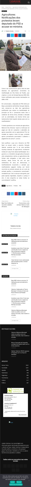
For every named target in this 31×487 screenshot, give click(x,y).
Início (3, 7)
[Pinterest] (16, 35)
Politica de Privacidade (16, 484)
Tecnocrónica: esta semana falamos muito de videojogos (23, 204)
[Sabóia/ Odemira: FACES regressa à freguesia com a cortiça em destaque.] (6, 353)
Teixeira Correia (9, 31)
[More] (27, 35)
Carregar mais (15, 268)
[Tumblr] (23, 35)
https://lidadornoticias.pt (15, 228)
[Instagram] (9, 466)
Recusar (19, 482)
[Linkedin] (20, 35)
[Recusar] (29, 480)
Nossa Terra (8, 7)
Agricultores (9, 185)
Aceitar (12, 482)
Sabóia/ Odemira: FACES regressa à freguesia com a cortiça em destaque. (20, 352)
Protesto (16, 185)
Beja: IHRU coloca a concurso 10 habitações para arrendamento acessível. (19, 241)
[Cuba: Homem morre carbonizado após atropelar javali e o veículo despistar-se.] (6, 262)
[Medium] (17, 466)
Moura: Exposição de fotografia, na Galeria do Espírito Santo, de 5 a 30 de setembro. (20, 344)
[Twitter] (12, 35)
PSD (20, 185)
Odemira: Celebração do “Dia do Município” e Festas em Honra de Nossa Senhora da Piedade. (19, 291)
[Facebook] (8, 35)
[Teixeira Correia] (3, 31)
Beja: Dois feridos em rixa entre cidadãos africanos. (7, 204)
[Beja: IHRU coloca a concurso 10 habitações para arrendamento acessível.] (6, 242)
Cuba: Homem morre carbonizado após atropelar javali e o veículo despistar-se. (20, 261)
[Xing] (17, 470)
